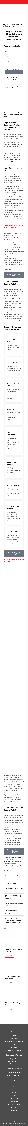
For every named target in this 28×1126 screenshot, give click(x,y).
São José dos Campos (14, 1104)
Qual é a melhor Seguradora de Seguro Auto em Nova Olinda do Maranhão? (13, 897)
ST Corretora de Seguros (14, 857)
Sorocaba (14, 1110)
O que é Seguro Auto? (10, 883)
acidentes (7, 157)
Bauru (14, 1084)
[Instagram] (14, 2)
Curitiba (14, 1090)
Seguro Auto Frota (14, 1072)
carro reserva (18, 159)
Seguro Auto (14, 1059)
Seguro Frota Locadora (14, 1075)
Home (14, 1035)
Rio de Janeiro (14, 1101)
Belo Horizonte (14, 1087)
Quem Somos (14, 1038)
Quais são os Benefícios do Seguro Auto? (14, 904)
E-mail (6, 56)
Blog (14, 1044)
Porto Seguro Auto (14, 1061)
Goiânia (14, 1092)
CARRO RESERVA (14, 532)
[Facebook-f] (16, 2)
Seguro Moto (14, 1064)
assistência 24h (9, 162)
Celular (6, 61)
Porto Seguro (16, 782)
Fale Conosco (14, 1047)
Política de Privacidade (14, 1050)
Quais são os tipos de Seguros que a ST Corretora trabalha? (14, 889)
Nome (6, 51)
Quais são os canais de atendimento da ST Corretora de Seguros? (13, 912)
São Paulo (14, 1107)
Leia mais (9, 956)
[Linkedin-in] (12, 2)
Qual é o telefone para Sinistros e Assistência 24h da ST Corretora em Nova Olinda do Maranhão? (13, 920)
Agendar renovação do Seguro (14, 1041)
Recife (14, 1095)
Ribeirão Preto (14, 1098)
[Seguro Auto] (7, 9)
